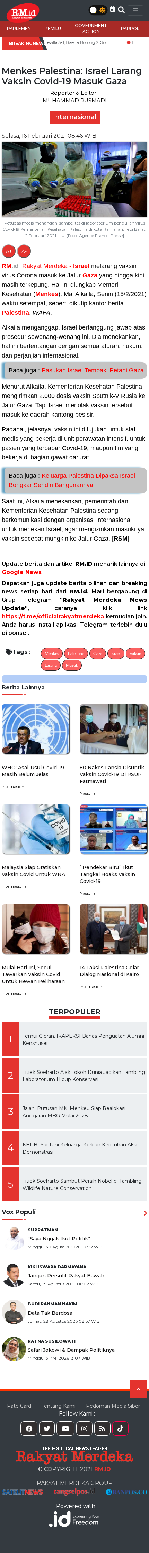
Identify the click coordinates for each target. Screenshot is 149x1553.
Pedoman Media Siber (113, 1406)
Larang (51, 665)
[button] (112, 9)
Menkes (46, 293)
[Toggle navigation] (135, 10)
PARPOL (130, 28)
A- (24, 251)
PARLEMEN (19, 28)
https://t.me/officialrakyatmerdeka (53, 616)
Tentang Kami (59, 1406)
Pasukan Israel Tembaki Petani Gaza (76, 370)
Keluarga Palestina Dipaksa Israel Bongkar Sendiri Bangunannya (72, 480)
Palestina (15, 312)
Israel (81, 266)
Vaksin (135, 653)
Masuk (72, 665)
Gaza (89, 275)
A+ (9, 251)
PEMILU (53, 28)
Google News (22, 572)
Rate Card (19, 1406)
